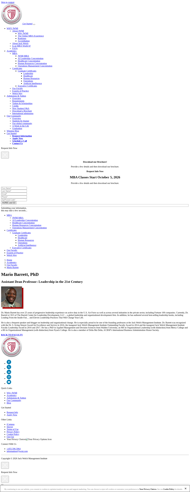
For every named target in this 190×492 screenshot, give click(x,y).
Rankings (22, 38)
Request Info (12, 412)
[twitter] (9, 368)
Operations (28, 81)
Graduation (17, 128)
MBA (14, 53)
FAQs (15, 48)
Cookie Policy (13, 434)
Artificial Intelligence (32, 83)
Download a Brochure (22, 111)
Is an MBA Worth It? (21, 46)
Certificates (17, 68)
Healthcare (28, 76)
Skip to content (7, 2)
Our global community (22, 123)
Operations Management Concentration (35, 66)
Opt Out (10, 437)
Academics (11, 51)
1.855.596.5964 (14, 449)
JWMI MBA (23, 56)
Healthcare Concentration (29, 61)
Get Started (27, 24)
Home (9, 260)
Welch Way (17, 93)
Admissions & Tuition (16, 96)
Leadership (28, 73)
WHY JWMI (12, 28)
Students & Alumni (20, 121)
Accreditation (24, 41)
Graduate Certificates (27, 71)
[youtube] (9, 383)
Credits (15, 106)
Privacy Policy (13, 432)
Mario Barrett (12, 267)
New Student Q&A (20, 108)
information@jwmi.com (17, 451)
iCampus (10, 424)
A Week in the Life (20, 126)
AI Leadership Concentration (30, 58)
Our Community (14, 116)
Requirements (18, 101)
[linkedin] (9, 373)
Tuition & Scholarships (22, 103)
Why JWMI (23, 33)
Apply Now (12, 415)
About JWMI (18, 31)
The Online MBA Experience (31, 36)
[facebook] (9, 363)
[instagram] (9, 378)
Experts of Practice (20, 91)
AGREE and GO (8, 203)
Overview (16, 98)
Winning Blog (13, 131)
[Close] (2, 484)
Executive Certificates (27, 86)
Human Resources (31, 78)
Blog (9, 403)
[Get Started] (34, 24)
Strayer (10, 427)
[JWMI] (12, 24)
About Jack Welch (20, 43)
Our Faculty (17, 88)
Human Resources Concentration (32, 63)
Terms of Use (12, 429)
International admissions (22, 113)
